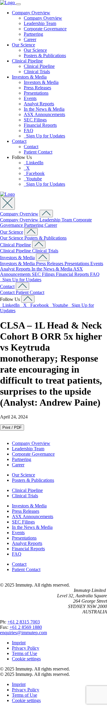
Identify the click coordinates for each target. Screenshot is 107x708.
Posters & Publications (45, 55)
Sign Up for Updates (44, 135)
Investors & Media (29, 76)
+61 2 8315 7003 (23, 621)
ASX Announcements (44, 114)
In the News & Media (44, 109)
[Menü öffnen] (18, 4)
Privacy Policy (25, 648)
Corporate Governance (45, 28)
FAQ (28, 130)
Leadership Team (40, 23)
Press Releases (37, 87)
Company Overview (31, 12)
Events (30, 98)
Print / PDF (12, 427)
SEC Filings (35, 119)
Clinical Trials (37, 71)
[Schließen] (7, 203)
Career (30, 39)
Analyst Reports (39, 103)
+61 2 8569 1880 (26, 627)
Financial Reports (40, 125)
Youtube (33, 178)
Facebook (34, 173)
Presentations (36, 93)
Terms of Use (24, 653)
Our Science (23, 44)
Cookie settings (26, 658)
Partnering (33, 34)
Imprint (19, 642)
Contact (19, 141)
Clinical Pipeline (27, 60)
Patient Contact (38, 151)
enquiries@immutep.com (23, 632)
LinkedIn (33, 162)
